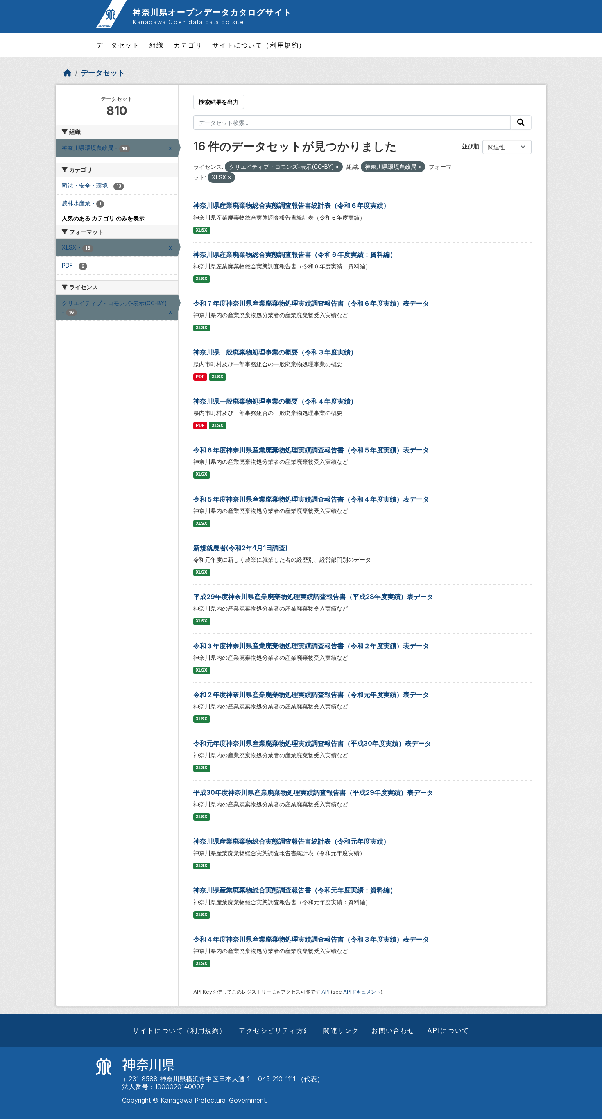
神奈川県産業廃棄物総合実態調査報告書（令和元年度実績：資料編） (294, 890)
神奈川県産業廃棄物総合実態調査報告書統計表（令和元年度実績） (291, 841)
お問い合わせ (393, 1030)
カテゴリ (188, 45)
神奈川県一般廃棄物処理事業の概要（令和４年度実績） (275, 401)
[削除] (337, 167)
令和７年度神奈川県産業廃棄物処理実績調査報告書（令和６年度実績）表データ (311, 303)
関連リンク (341, 1030)
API (325, 992)
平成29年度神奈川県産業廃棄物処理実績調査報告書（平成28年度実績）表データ (313, 596)
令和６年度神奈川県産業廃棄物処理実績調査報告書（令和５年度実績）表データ (311, 450)
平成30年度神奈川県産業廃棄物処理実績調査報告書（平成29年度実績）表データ (313, 792)
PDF (200, 376)
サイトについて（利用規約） (259, 45)
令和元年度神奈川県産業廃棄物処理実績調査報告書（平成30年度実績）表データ (312, 743)
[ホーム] (67, 72)
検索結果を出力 (219, 101)
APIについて (448, 1030)
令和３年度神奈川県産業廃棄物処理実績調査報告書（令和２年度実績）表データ (311, 646)
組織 (156, 45)
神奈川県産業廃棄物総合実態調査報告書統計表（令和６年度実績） (291, 205)
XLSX (201, 230)
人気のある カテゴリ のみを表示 (103, 218)
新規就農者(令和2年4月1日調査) (240, 548)
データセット (118, 45)
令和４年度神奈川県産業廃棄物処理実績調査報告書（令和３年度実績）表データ (311, 939)
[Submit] (521, 122)
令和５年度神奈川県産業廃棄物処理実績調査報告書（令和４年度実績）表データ (311, 499)
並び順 (470, 146)
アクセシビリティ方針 (275, 1030)
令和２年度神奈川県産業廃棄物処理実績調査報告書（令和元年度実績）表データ (311, 694)
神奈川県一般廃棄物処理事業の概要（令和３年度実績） (275, 352)
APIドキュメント (362, 992)
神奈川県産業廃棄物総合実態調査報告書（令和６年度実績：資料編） (294, 254)
